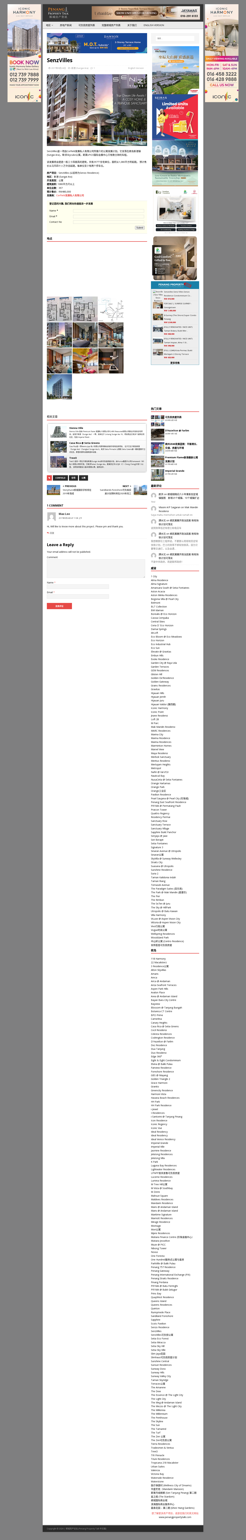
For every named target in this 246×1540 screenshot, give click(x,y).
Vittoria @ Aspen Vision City (166, 922)
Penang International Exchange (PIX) (170, 1274)
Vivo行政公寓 (158, 926)
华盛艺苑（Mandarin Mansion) (167, 1489)
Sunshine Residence (161, 869)
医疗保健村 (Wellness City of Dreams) (171, 1485)
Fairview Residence (161, 1067)
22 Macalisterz (159, 962)
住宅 (73, 477)
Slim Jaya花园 (158, 1353)
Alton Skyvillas (158, 970)
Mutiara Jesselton (160, 1240)
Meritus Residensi (160, 760)
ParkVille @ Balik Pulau (163, 1263)
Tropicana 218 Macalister (164, 1462)
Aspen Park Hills (159, 988)
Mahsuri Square (159, 1195)
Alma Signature (159, 583)
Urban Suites (158, 1466)
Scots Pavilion (158, 1323)
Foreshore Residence (162, 1071)
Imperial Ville (158, 1146)
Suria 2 (154, 873)
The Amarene (158, 1387)
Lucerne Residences (162, 1176)
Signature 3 (157, 847)
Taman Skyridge (159, 1380)
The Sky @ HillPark (161, 907)
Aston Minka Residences (164, 595)
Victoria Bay (157, 1473)
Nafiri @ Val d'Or (160, 772)
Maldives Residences (162, 1199)
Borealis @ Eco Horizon (164, 614)
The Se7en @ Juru (160, 903)
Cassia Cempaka (160, 617)
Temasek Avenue (160, 885)
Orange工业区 (158, 790)
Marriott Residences (162, 1218)
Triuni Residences (160, 1459)
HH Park (155, 1101)
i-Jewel (154, 1109)
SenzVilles (156, 1331)
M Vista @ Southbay (162, 1188)
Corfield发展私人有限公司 (70, 195)
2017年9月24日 (58, 68)
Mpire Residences (160, 1233)
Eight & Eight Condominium (166, 1060)
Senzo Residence (160, 1327)
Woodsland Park (160, 937)
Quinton (155, 1308)
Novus (154, 1252)
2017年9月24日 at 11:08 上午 (70, 518)
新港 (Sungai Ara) (79, 68)
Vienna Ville (76, 428)
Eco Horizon (157, 640)
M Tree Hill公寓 (159, 1184)
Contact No (55, 221)
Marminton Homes (161, 745)
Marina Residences (161, 742)
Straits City (156, 862)
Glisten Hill (156, 674)
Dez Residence (159, 1045)
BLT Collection (159, 606)
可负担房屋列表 (86, 25)
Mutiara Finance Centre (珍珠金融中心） (172, 1237)
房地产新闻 (66, 25)
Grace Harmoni (159, 1082)
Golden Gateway (160, 681)
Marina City (157, 734)
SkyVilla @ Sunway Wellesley (166, 858)
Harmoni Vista (158, 1094)
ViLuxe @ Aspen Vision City (165, 918)
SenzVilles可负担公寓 (162, 1334)
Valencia (155, 1470)
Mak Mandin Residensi (163, 726)
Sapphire (155, 1319)
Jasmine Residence (161, 1150)
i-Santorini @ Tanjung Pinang (166, 1116)
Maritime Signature (161, 1214)
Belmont (155, 602)
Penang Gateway (160, 1270)
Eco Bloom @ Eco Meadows (166, 636)
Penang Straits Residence (164, 1278)
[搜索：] (175, 38)
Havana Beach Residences (165, 1097)
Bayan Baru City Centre (163, 1000)
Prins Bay (156, 1293)
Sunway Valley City (161, 1376)
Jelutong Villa (158, 1158)
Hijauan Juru (157, 700)
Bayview (155, 1003)
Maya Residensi (159, 753)
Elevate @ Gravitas (161, 651)
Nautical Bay (158, 775)
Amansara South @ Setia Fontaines (170, 587)
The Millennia (158, 1410)
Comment (52, 557)
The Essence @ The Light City (167, 1395)
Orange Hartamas (160, 783)
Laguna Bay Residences (164, 1165)
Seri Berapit (157, 839)
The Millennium (159, 1413)
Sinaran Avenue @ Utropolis (166, 851)
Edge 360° (156, 1056)
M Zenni (155, 1191)
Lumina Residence (161, 1180)
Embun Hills (157, 655)
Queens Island (158, 1301)
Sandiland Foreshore (162, 1316)
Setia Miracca (158, 1342)
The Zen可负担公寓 (161, 1440)
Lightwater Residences (163, 1169)
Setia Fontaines (159, 843)
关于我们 (132, 25)
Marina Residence (160, 738)
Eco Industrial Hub (161, 644)
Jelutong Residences (162, 1154)
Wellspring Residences (163, 933)
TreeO (73, 457)
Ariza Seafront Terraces (164, 985)
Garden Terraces (160, 666)
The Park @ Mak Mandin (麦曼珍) (169, 892)
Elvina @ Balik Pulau (162, 1064)
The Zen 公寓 (158, 1436)
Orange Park (158, 787)
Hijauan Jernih (158, 696)
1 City (154, 576)
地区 (48, 25)
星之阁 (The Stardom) (162, 1496)
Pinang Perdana (159, 1282)
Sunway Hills (157, 1372)
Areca (154, 977)
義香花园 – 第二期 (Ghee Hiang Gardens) (172, 1507)
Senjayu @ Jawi (159, 835)
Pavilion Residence (161, 794)
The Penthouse (159, 1417)
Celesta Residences (161, 1034)
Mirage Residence (160, 1221)
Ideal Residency (159, 1131)
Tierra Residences (160, 1443)
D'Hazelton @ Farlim (162, 1041)
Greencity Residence (162, 1090)
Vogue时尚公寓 (159, 930)
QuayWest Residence (162, 1297)
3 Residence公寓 (160, 966)
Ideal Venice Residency (163, 1139)
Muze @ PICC (158, 1244)
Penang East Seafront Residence (168, 802)
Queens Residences (161, 1304)
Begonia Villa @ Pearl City (165, 599)
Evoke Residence (160, 659)
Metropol (156, 768)
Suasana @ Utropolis (162, 866)
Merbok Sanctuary (161, 756)
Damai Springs (159, 629)
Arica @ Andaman (160, 981)
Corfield (60, 477)
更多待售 (175, 362)
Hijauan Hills (157, 693)
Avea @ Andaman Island (164, 996)
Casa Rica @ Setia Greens (84, 443)
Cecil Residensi (159, 1030)
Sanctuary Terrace (161, 824)
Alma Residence (159, 580)
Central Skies (158, 621)
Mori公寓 (156, 1229)
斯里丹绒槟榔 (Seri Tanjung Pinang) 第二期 (173, 1492)
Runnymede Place (160, 1312)
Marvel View (157, 749)
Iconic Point (157, 711)
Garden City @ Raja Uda (164, 662)
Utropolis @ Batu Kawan (164, 911)
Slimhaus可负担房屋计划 (164, 1357)
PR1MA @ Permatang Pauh (166, 805)
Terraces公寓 (158, 1383)
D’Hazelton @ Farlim (177, 430)
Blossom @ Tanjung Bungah (166, 1007)
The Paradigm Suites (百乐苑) (167, 888)
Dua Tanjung (158, 1048)
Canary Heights (159, 1022)
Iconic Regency (159, 1124)
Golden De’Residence (162, 678)
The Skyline (157, 1421)
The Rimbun (157, 899)
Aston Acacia (158, 591)
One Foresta (158, 1255)
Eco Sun (155, 647)
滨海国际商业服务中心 (162, 1504)
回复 (52, 532)
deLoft (154, 632)
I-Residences (158, 1112)
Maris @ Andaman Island (164, 1207)
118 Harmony (158, 958)
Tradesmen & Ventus (162, 1447)
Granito (155, 1086)
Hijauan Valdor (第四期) (163, 704)
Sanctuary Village (160, 828)
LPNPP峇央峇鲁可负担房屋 (165, 1173)
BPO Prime (157, 1015)
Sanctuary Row (159, 820)
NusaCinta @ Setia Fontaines (166, 779)
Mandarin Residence (162, 1203)
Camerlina (156, 1018)
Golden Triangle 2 (160, 1079)
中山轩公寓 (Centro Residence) (167, 941)
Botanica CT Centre (161, 1011)
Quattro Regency (160, 813)
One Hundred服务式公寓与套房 (167, 1259)
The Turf (155, 1432)
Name (53, 210)
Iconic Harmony (159, 708)
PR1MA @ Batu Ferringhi (164, 1286)
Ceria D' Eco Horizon (162, 625)
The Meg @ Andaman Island (166, 1402)
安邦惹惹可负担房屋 (161, 945)
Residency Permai (160, 817)
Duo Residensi (159, 1052)
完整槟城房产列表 (111, 25)
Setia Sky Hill (158, 1346)
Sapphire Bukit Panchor (163, 832)
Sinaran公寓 (157, 854)
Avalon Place (158, 992)
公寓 (83, 477)
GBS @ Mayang (159, 1075)
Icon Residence (159, 1120)
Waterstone (157, 1481)
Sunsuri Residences (161, 1364)
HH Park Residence (161, 1105)
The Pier (155, 896)
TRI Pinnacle (157, 1455)
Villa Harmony (158, 915)
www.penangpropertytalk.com (175, 1517)
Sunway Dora (158, 1368)
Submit (139, 227)
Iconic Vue (156, 1128)
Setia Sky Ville (158, 1350)
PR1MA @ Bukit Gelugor (164, 1289)
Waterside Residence (162, 1477)
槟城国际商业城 (159, 1500)
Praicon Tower (159, 809)
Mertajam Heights (161, 764)
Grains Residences (161, 685)
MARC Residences (161, 730)
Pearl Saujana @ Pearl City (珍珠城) (170, 798)
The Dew (156, 1391)
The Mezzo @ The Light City (166, 1406)
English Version (154, 25)
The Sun (155, 1425)
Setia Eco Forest (160, 1338)
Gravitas (155, 689)
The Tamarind (158, 1428)
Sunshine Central (160, 1361)
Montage (156, 1225)
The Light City (158, 1398)
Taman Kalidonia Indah (163, 877)
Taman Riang (158, 881)
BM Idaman (157, 610)
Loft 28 (155, 719)
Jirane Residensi (159, 715)
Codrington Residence (163, 1037)
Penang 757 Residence (163, 1267)
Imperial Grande (174, 470)
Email (53, 216)
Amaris (154, 973)
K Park (154, 1161)
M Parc (155, 723)
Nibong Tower (159, 1248)
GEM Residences (160, 670)
